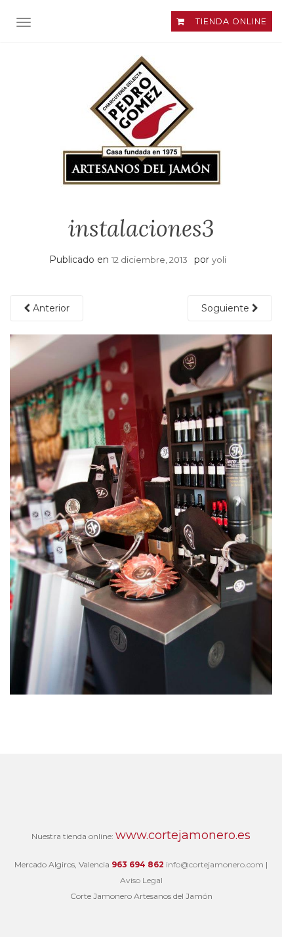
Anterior (50, 308)
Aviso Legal (141, 880)
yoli (219, 259)
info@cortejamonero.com (215, 864)
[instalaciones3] (141, 514)
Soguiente (226, 308)
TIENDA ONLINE (230, 21)
